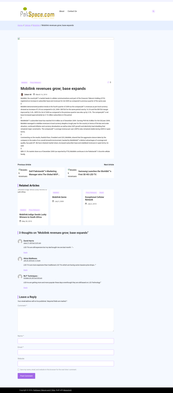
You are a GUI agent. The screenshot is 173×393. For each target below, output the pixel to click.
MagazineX (67, 390)
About (61, 11)
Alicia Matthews (30, 258)
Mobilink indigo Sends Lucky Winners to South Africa (32, 215)
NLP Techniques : (31, 276)
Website (21, 358)
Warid (101, 193)
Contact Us (72, 11)
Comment (22, 305)
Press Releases (35, 82)
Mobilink (24, 82)
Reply (26, 252)
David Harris (29, 241)
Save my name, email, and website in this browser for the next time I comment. (48, 370)
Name (21, 336)
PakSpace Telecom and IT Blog (44, 390)
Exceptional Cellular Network (94, 198)
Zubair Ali (28, 94)
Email (21, 347)
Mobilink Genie (59, 197)
